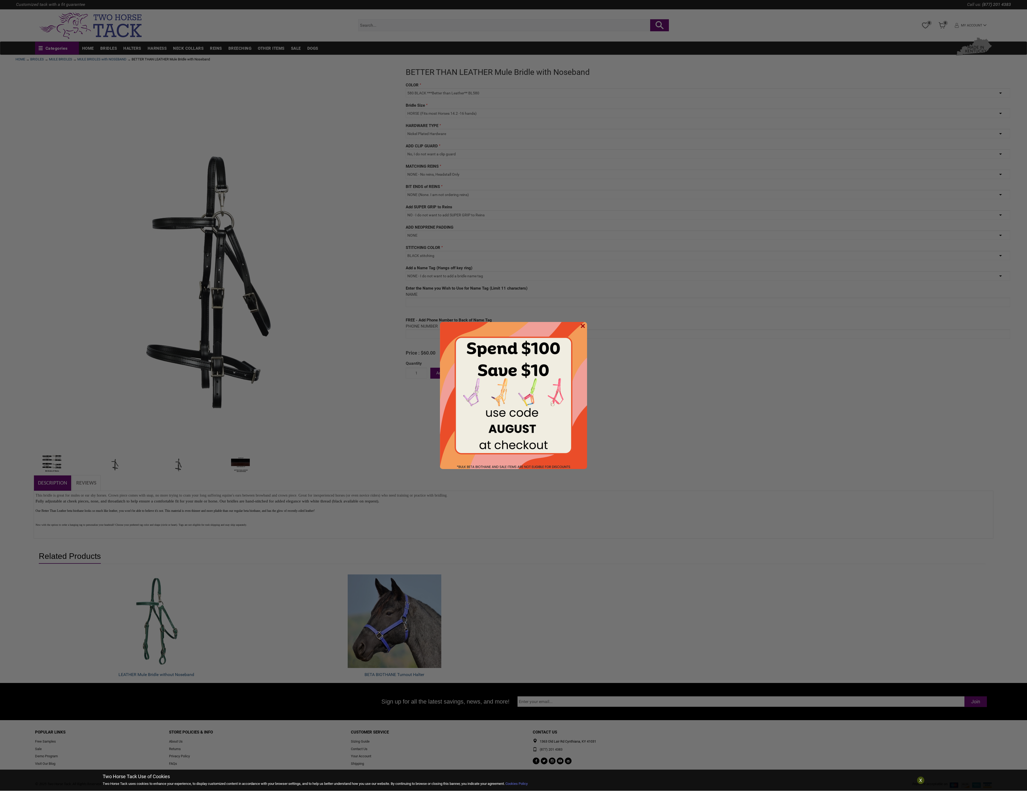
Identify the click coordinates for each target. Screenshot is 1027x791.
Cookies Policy (516, 784)
